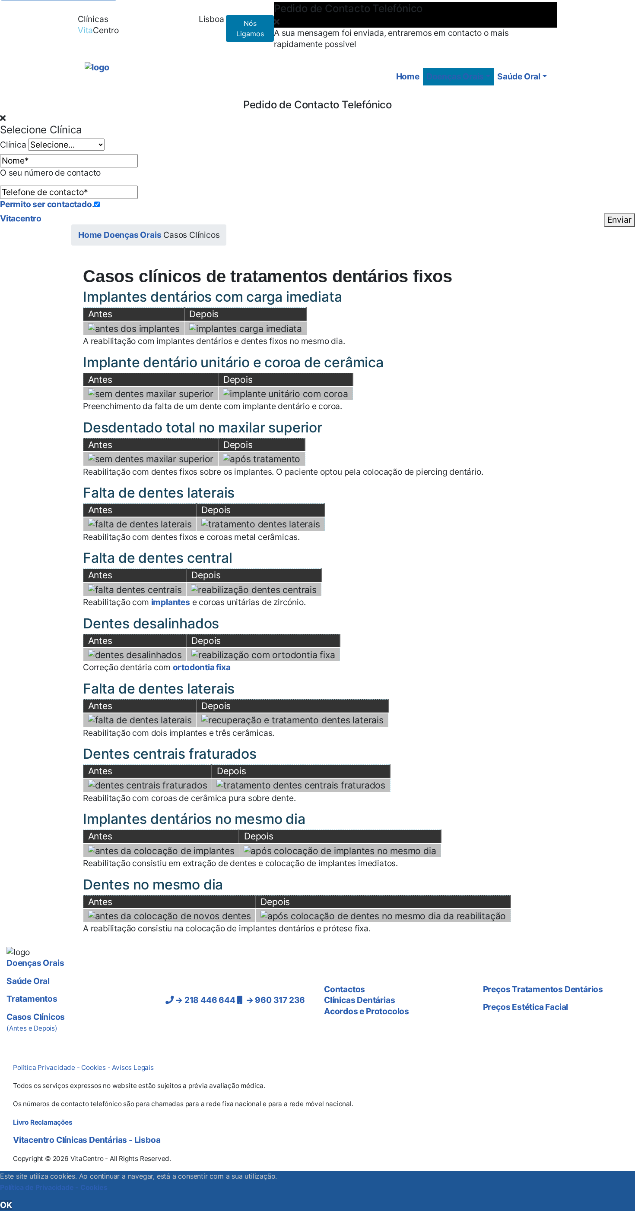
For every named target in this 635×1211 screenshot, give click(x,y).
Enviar (619, 219)
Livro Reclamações (43, 1122)
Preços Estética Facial (525, 1007)
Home (407, 76)
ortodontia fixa (202, 667)
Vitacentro (20, 218)
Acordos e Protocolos (366, 1011)
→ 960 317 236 (273, 1000)
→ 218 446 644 (204, 1000)
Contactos (163, 19)
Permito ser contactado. (47, 204)
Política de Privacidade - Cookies (53, 1187)
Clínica (13, 144)
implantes (170, 602)
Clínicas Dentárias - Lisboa (86, 1140)
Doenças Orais (455, 76)
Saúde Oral (518, 76)
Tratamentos (31, 998)
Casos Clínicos (35, 1022)
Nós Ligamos (250, 28)
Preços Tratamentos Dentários (543, 989)
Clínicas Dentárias (359, 1000)
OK (6, 1205)
